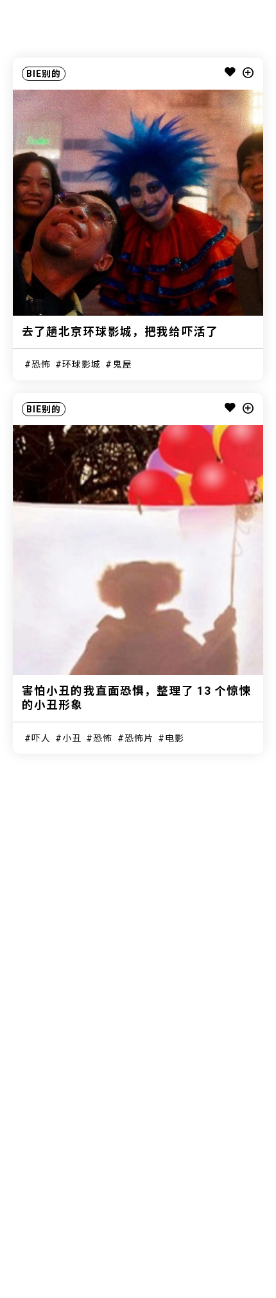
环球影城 (81, 364)
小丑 (72, 738)
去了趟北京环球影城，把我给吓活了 (120, 331)
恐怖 (41, 364)
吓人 (41, 738)
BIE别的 (44, 74)
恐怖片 (139, 738)
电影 (174, 738)
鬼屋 (122, 364)
